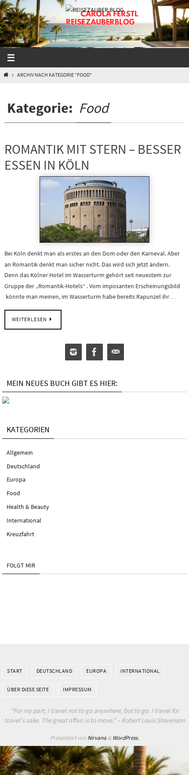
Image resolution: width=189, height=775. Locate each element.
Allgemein (20, 452)
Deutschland (23, 466)
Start (14, 670)
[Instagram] (73, 352)
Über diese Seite (28, 689)
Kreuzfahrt (20, 534)
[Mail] (115, 352)
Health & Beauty (28, 507)
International (24, 520)
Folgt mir (21, 565)
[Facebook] (94, 352)
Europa (16, 479)
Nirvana (96, 738)
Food (13, 493)
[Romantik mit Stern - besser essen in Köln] (94, 209)
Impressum (77, 689)
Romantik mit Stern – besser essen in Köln (92, 157)
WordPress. (126, 738)
